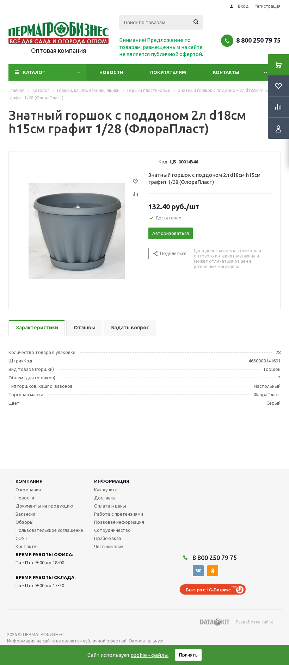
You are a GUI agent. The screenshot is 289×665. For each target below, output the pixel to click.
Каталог (34, 72)
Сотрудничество (112, 530)
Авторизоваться (170, 233)
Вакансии (25, 513)
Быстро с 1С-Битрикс (208, 589)
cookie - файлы (149, 655)
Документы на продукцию (44, 505)
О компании (28, 489)
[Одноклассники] (212, 570)
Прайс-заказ (107, 538)
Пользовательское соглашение (49, 530)
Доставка (105, 497)
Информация (111, 481)
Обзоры (24, 522)
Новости (111, 72)
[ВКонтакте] (198, 570)
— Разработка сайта (251, 622)
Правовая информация (119, 522)
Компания (29, 481)
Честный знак (109, 546)
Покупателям (168, 72)
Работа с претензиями (118, 513)
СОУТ (22, 538)
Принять (188, 654)
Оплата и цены (110, 505)
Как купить (106, 489)
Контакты (226, 72)
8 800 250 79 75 (258, 40)
